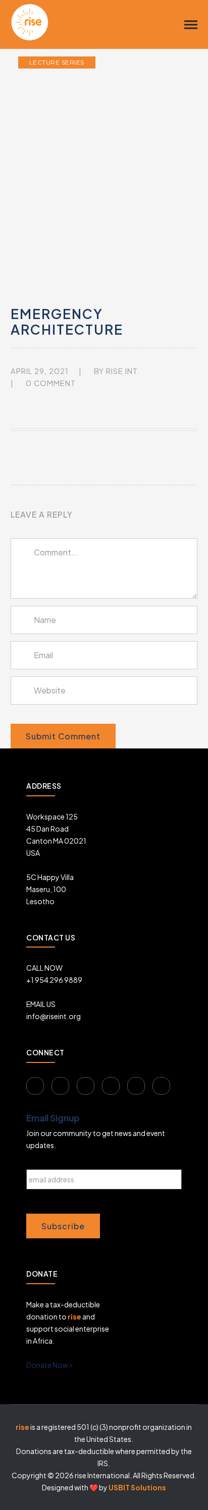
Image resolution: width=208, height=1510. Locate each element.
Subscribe (63, 1226)
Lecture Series (56, 62)
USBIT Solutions (137, 1487)
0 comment (51, 383)
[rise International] (30, 21)
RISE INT (122, 370)
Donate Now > (49, 1364)
